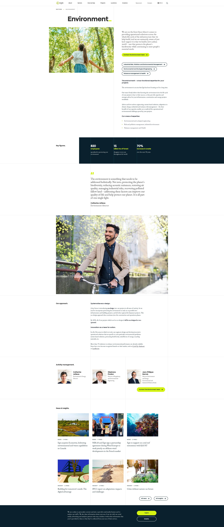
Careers (149, 3)
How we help (91, 3)
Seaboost (142, 346)
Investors (125, 3)
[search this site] (167, 3)
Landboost (95, 349)
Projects (103, 3)
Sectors (80, 3)
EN (160, 3)
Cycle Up (135, 346)
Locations (114, 3)
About (70, 3)
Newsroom (139, 3)
